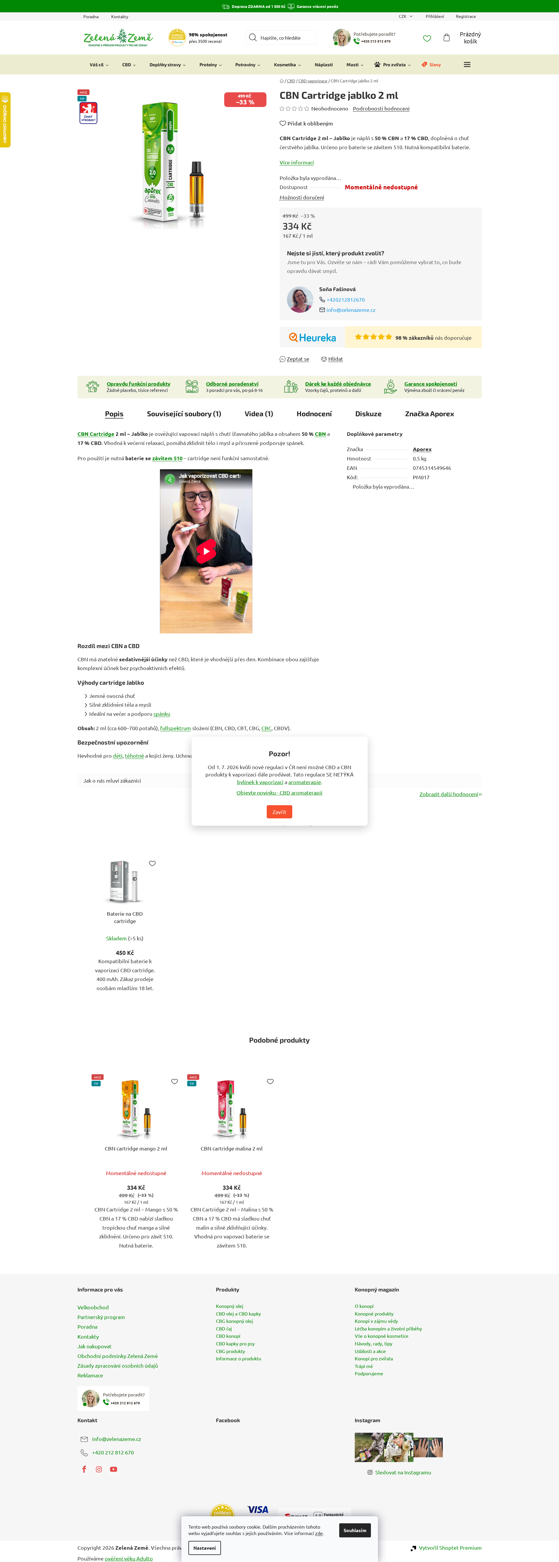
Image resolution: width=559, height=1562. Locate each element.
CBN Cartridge (95, 433)
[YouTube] (113, 1469)
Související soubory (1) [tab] (184, 413)
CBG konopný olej (234, 1321)
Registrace (466, 16)
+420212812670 (346, 299)
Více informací (297, 162)
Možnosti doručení (302, 197)
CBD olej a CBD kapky (238, 1313)
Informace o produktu (238, 1358)
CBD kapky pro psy (235, 1343)
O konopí (364, 1306)
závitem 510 (167, 458)
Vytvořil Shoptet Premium (450, 1547)
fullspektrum (175, 728)
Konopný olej (229, 1306)
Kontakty (119, 16)
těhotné (134, 755)
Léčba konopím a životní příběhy (388, 1328)
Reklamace (90, 1375)
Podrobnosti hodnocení (381, 108)
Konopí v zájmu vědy (376, 1321)
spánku (161, 714)
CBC (266, 728)
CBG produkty (230, 1351)
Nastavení (204, 1548)
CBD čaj (224, 1328)
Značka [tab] (429, 413)
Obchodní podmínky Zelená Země (117, 1356)
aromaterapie (304, 782)
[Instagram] (99, 1469)
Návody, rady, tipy (373, 1343)
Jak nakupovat (94, 1346)
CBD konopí (228, 1336)
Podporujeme (369, 1373)
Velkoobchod (93, 1307)
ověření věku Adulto (129, 1558)
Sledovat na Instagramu (403, 1472)
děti (118, 755)
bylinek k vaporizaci (260, 782)
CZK (403, 16)
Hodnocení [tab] (314, 413)
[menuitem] (99, 64)
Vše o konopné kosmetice (381, 1336)
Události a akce (370, 1351)
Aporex (422, 449)
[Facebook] (84, 1469)
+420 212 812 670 (113, 1452)
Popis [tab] (114, 413)
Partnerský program (101, 1317)
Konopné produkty (374, 1313)
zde (319, 1533)
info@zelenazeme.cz (351, 310)
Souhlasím (355, 1530)
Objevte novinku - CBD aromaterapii (279, 792)
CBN (320, 433)
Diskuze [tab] (368, 413)
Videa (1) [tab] (259, 413)
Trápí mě (364, 1366)
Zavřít (279, 811)
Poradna (91, 16)
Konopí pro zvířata (374, 1358)
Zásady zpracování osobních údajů (117, 1365)
